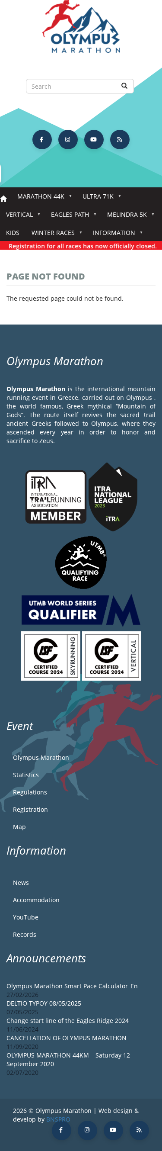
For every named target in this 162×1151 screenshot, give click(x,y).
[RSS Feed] (120, 139)
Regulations (30, 792)
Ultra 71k (95, 199)
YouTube (25, 917)
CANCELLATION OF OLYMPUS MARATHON (66, 1038)
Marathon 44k (37, 199)
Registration (30, 809)
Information (111, 235)
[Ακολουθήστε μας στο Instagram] (68, 139)
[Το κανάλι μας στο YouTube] (94, 139)
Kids (12, 232)
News (21, 882)
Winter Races (50, 235)
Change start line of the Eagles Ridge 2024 (67, 1020)
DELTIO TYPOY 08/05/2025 (43, 1003)
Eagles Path (67, 217)
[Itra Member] (57, 496)
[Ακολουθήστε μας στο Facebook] (42, 139)
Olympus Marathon (41, 757)
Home (3, 199)
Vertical (16, 217)
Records (24, 934)
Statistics (26, 775)
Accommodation (36, 900)
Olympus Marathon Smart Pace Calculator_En (72, 986)
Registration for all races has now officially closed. (79, 246)
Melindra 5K (124, 217)
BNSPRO (58, 1119)
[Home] (81, 30)
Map (19, 827)
